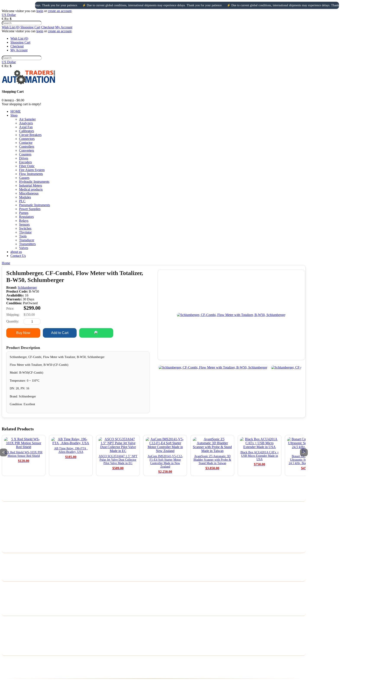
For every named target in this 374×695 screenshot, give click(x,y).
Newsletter (9, 638)
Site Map (8, 569)
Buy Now (23, 333)
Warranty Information (16, 535)
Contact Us (9, 558)
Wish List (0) (10, 27)
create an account (59, 11)
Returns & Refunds (15, 529)
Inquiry (133, 333)
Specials (7, 603)
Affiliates (8, 598)
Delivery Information (16, 507)
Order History (11, 627)
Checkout (47, 27)
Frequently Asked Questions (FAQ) (26, 540)
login (39, 11)
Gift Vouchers (11, 592)
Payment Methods (14, 518)
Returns (7, 563)
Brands (6, 586)
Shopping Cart (30, 27)
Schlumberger (27, 287)
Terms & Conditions (15, 523)
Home (6, 263)
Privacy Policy (12, 512)
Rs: (6, 19)
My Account (63, 27)
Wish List (8, 632)
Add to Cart (59, 333)
